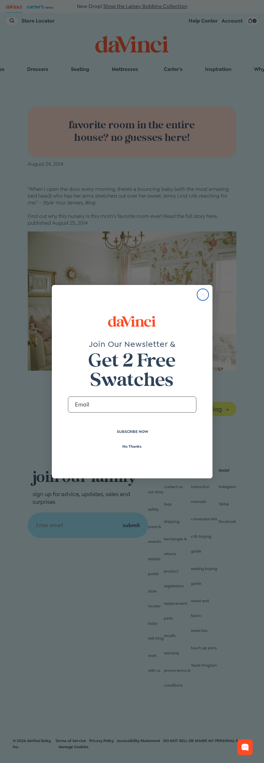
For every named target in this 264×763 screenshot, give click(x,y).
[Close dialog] (203, 294)
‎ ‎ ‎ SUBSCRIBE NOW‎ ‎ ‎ (132, 431)
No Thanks (132, 446)
